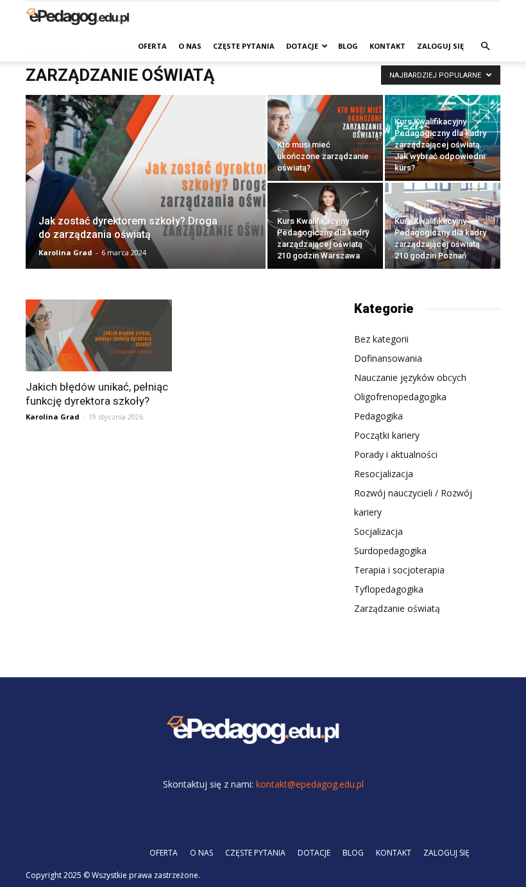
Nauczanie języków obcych (410, 377)
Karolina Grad (65, 252)
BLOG (348, 46)
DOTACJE (302, 46)
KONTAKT (387, 46)
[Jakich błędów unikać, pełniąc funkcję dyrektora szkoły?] (99, 335)
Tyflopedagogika (388, 589)
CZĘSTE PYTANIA (244, 46)
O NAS (189, 46)
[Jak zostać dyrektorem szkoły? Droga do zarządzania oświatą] (146, 199)
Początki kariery (387, 435)
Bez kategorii (381, 339)
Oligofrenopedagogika (400, 397)
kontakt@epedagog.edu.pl (310, 784)
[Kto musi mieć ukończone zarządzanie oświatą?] (325, 138)
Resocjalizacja (383, 474)
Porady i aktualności (395, 454)
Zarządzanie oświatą (397, 608)
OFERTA (152, 46)
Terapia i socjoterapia (399, 570)
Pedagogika (378, 416)
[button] (485, 46)
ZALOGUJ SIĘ (440, 46)
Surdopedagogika (390, 551)
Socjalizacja (378, 531)
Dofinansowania (388, 358)
